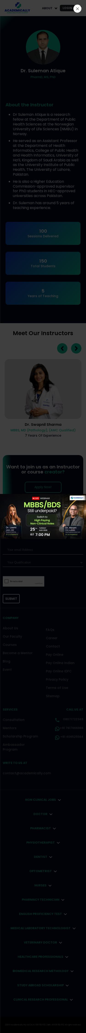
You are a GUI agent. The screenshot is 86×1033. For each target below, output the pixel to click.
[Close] (77, 9)
